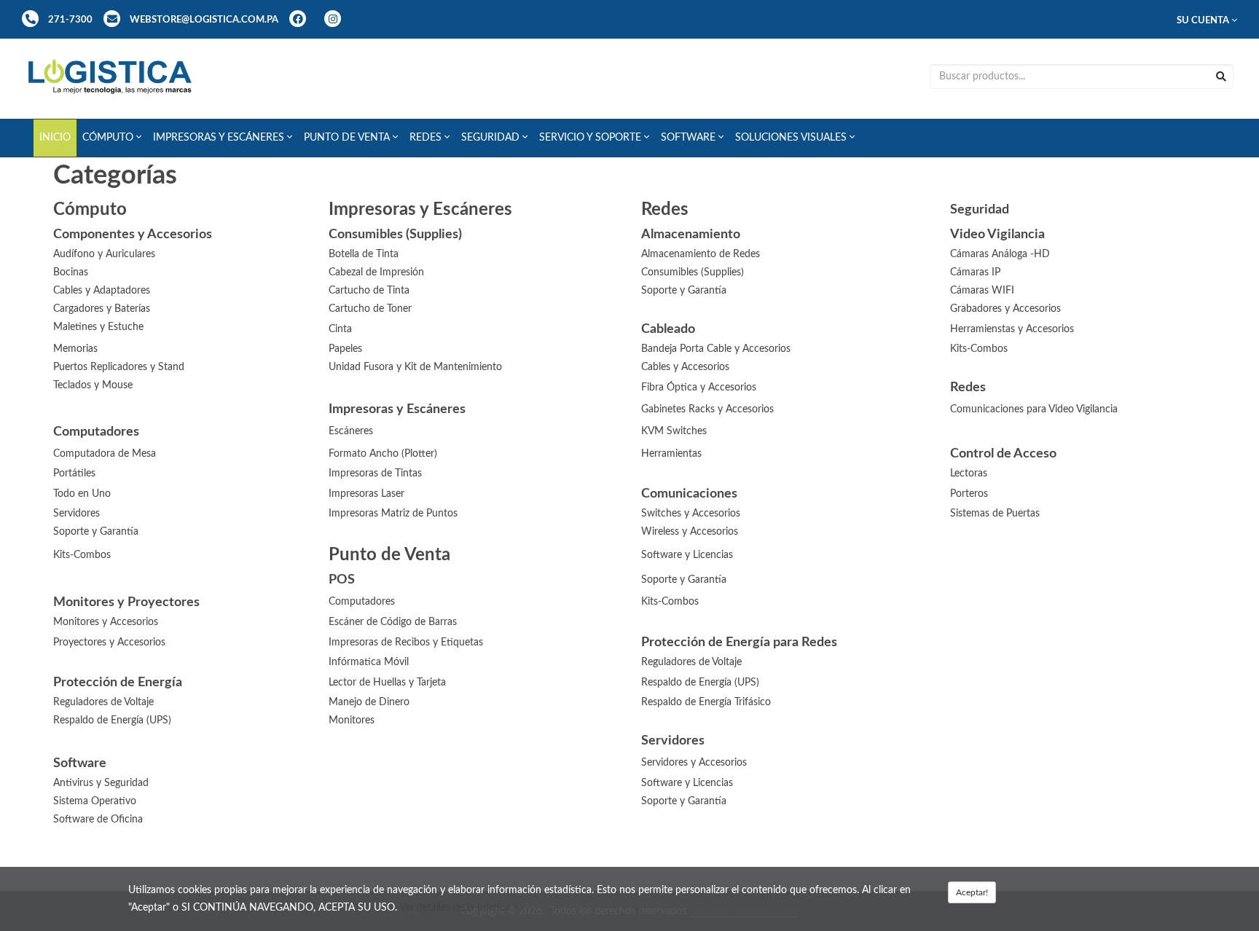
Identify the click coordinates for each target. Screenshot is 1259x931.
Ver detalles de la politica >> (462, 908)
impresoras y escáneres (220, 138)
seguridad (491, 138)
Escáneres (351, 431)
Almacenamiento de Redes (700, 254)
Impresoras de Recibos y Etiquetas (406, 642)
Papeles (345, 349)
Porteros (969, 494)
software (689, 138)
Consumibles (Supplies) (692, 272)
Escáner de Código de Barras (393, 622)
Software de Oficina (98, 819)
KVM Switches (674, 431)
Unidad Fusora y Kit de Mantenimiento (415, 367)
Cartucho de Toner (370, 309)
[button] (112, 138)
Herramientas (671, 454)
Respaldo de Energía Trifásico (706, 702)
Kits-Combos (979, 349)
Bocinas (70, 272)
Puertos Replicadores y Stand (118, 367)
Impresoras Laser (366, 494)
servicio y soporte (591, 138)
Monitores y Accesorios (105, 622)
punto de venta (348, 138)
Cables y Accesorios (685, 367)
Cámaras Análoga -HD (1000, 254)
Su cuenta (1204, 20)
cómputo (109, 138)
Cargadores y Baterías (101, 309)
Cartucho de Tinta (369, 291)
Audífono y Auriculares (104, 254)
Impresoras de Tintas (375, 473)
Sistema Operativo (94, 801)
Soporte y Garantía (683, 291)
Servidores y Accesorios (694, 763)
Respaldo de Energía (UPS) (700, 682)
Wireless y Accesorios (689, 532)
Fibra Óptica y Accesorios (698, 387)
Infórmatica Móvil (369, 662)
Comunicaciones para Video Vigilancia (1034, 409)
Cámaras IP (975, 272)
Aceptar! (972, 892)
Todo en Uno (82, 494)
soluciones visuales (792, 138)
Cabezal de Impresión (376, 272)
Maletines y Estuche (98, 327)
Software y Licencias (687, 555)
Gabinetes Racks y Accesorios (707, 409)
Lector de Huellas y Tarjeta (387, 682)
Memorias (75, 349)
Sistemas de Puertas (995, 513)
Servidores (76, 513)
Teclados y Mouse (93, 385)
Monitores (351, 720)
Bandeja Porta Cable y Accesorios (716, 349)
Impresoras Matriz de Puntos (393, 513)
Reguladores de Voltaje (691, 662)
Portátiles (74, 473)
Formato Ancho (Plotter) (383, 454)
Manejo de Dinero (369, 702)
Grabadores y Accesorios (1005, 309)
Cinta (340, 329)
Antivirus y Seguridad (101, 783)
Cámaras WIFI (982, 291)
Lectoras (968, 473)
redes (426, 138)
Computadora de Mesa (104, 454)
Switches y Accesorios (690, 513)
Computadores (362, 602)
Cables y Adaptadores (101, 291)
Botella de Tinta (364, 254)
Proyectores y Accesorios (109, 642)
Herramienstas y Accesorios (1012, 329)
